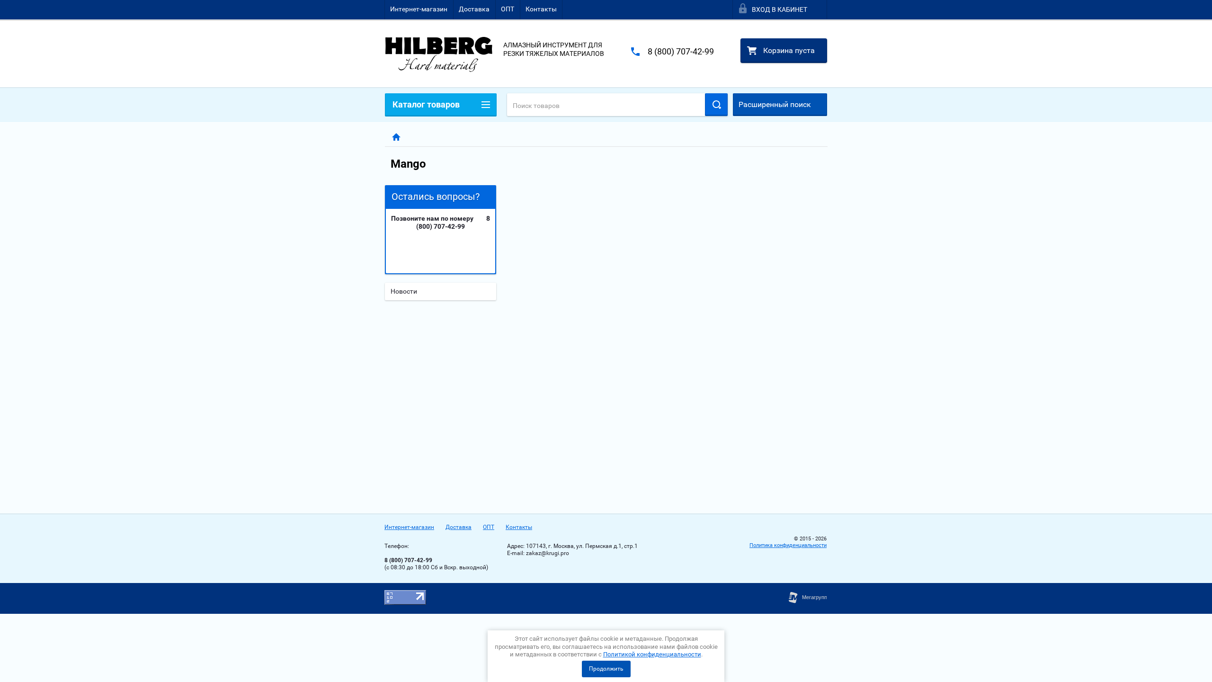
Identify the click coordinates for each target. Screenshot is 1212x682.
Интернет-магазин (418, 9)
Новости (404, 291)
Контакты (541, 9)
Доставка (474, 9)
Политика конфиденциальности (788, 545)
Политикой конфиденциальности (652, 654)
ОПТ (507, 9)
